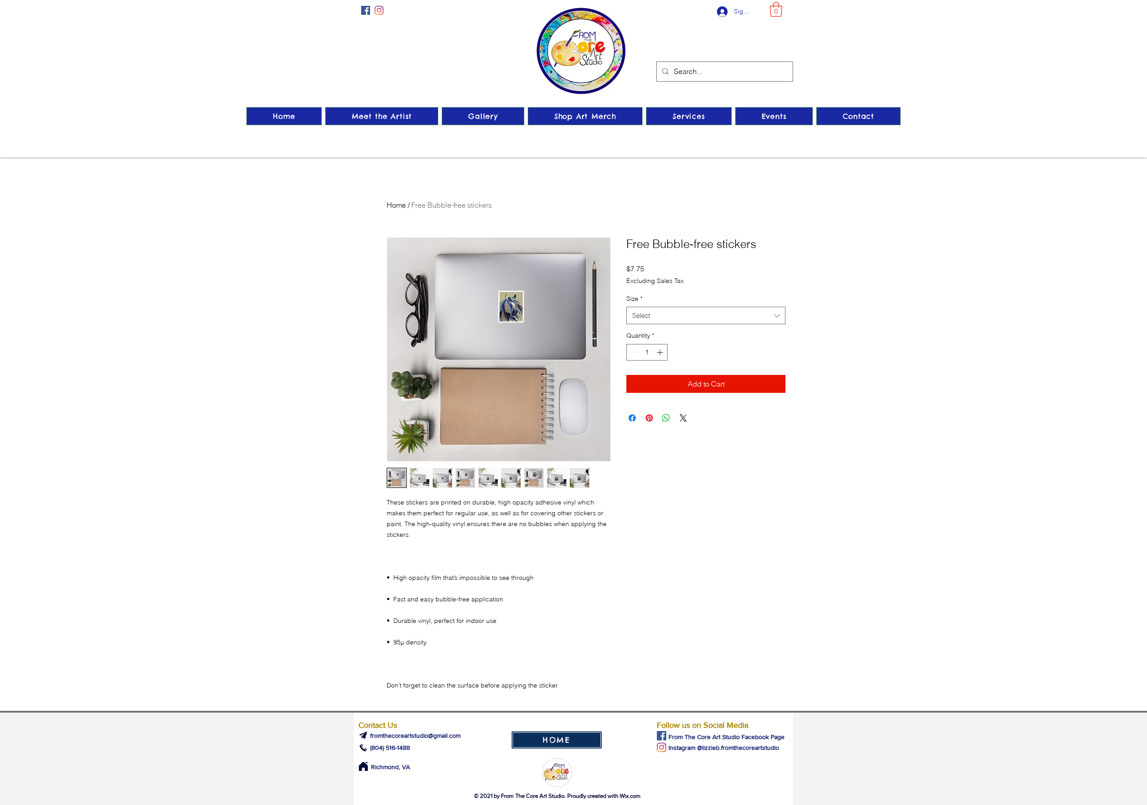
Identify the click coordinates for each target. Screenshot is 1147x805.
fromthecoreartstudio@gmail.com (415, 735)
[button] (776, 9)
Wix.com (630, 795)
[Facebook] (365, 10)
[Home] (363, 766)
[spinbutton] (647, 352)
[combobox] (705, 315)
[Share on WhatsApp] (666, 418)
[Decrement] (633, 352)
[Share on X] (683, 418)
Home (396, 204)
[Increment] (660, 352)
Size (634, 299)
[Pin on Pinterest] (649, 418)
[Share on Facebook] (632, 418)
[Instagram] (379, 10)
